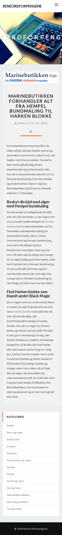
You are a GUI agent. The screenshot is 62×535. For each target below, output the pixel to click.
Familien (12, 453)
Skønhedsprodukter (18, 495)
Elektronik (13, 439)
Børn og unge (15, 432)
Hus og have (14, 488)
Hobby (10, 474)
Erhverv (11, 446)
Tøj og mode (14, 508)
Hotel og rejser (15, 481)
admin (23, 123)
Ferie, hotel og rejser (19, 460)
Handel (11, 467)
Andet (10, 425)
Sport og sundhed (17, 502)
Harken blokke (22, 311)
